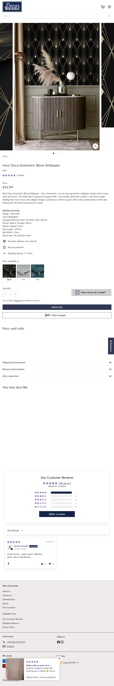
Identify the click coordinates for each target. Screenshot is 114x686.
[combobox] (57, 15)
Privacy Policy (9, 627)
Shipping (17, 300)
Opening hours (9, 599)
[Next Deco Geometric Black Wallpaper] (57, 343)
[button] (9, 175)
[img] (13, 542)
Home (5, 156)
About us (6, 591)
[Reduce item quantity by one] (5, 294)
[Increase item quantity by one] (15, 294)
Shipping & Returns (11, 623)
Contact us (7, 595)
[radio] (9, 272)
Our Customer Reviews (13, 619)
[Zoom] (95, 146)
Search (5, 603)
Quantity (7, 288)
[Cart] (102, 6)
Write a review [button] (57, 514)
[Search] (109, 15)
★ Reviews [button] (111, 346)
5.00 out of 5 (65, 483)
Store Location (9, 607)
